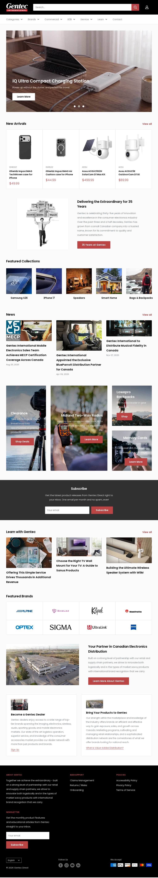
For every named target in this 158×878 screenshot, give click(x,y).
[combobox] (82, 7)
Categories (12, 19)
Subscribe (102, 510)
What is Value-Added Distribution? (105, 747)
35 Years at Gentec (94, 244)
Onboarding (77, 790)
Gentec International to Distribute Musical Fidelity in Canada (126, 345)
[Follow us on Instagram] (66, 865)
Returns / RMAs (78, 785)
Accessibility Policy (126, 780)
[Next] (152, 159)
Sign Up (15, 749)
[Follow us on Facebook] (60, 865)
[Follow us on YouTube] (72, 865)
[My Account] (146, 7)
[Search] (135, 7)
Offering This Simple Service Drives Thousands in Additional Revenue (28, 577)
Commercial (52, 19)
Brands (32, 19)
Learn (101, 19)
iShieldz (13, 167)
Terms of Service (125, 790)
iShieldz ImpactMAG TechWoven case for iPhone (20, 174)
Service (85, 19)
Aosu (84, 167)
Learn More (23, 96)
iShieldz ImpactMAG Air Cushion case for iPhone (59, 173)
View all (147, 124)
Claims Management (82, 780)
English (11, 860)
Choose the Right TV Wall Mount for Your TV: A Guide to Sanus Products (77, 565)
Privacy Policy (123, 785)
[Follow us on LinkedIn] (78, 865)
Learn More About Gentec (108, 681)
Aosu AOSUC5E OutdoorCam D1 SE (129, 173)
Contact (117, 19)
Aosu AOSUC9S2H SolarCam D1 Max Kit (93, 173)
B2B (70, 19)
